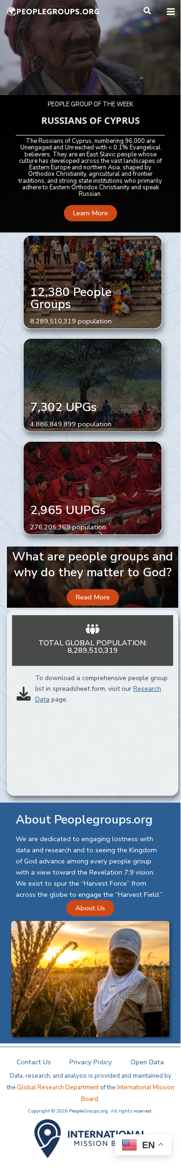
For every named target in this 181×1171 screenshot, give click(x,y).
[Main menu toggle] (171, 11)
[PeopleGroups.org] (53, 11)
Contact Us (34, 1062)
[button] (148, 11)
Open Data (147, 1062)
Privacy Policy (90, 1062)
